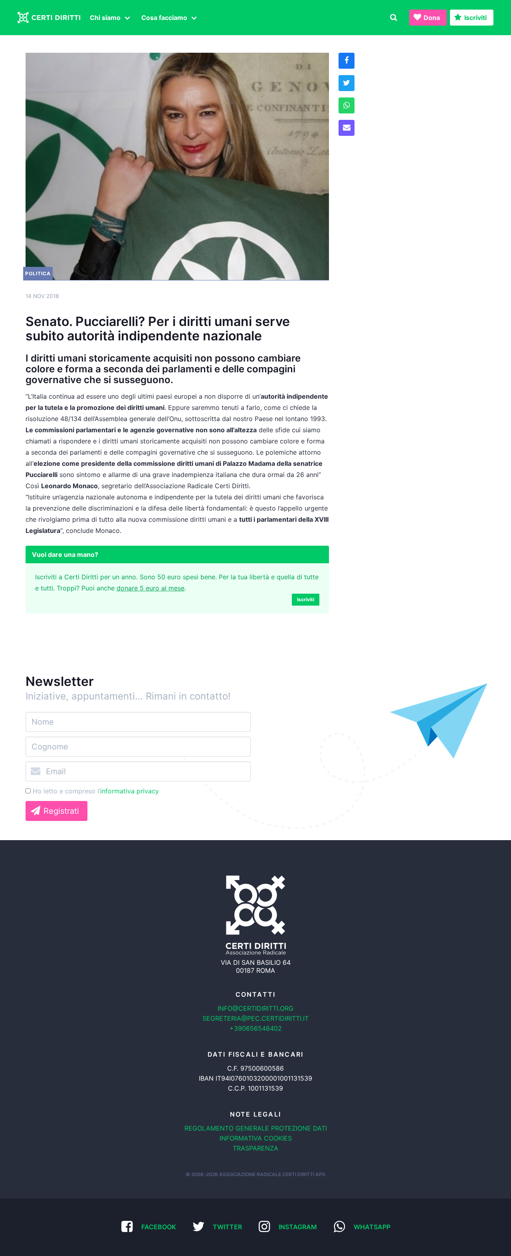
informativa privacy (129, 791)
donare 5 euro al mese (150, 588)
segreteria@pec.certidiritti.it (255, 1018)
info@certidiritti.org (255, 1008)
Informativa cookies (256, 1138)
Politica (38, 273)
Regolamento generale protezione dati (255, 1128)
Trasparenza (255, 1148)
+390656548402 (256, 1028)
